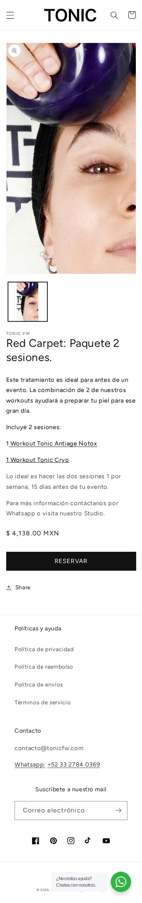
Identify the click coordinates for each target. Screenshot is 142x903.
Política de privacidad (44, 649)
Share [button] (23, 587)
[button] (10, 15)
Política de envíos (39, 684)
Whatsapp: (30, 764)
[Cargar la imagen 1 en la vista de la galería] (27, 301)
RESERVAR (71, 561)
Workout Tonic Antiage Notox (53, 443)
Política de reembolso (44, 666)
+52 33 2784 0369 (73, 764)
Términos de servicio (43, 702)
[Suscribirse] (118, 810)
